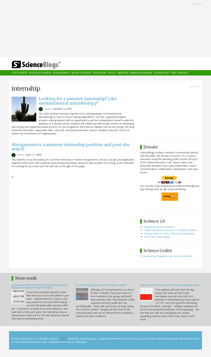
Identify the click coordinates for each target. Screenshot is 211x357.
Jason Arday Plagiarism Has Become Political (167, 256)
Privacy (63, 338)
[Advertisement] (105, 29)
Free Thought (179, 73)
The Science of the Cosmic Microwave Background (169, 285)
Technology (161, 73)
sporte (47, 108)
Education (99, 73)
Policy (112, 73)
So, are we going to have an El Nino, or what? (101, 285)
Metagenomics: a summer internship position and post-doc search (71, 147)
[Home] (43, 65)
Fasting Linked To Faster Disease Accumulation (169, 233)
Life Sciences (20, 73)
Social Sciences (81, 73)
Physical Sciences (40, 73)
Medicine (123, 73)
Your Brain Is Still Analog (157, 236)
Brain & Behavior (141, 73)
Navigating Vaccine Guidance (159, 226)
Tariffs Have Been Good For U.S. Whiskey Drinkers (170, 230)
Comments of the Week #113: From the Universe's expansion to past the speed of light (39, 286)
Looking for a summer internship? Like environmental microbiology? (78, 101)
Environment (61, 73)
